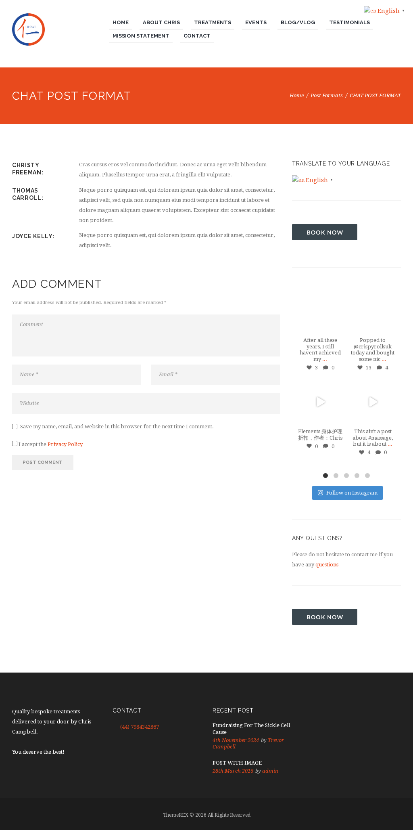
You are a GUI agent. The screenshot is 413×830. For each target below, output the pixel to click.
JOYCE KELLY (32, 236)
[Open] (320, 311)
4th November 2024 (236, 740)
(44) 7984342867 (139, 727)
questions (326, 565)
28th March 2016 (233, 771)
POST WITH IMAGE (237, 763)
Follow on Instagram (352, 493)
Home (297, 95)
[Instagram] (337, 327)
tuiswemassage (320, 293)
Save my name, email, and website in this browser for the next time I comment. (117, 426)
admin (270, 771)
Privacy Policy (65, 444)
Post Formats (327, 95)
